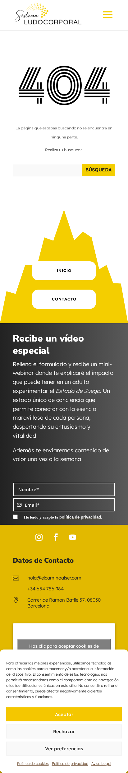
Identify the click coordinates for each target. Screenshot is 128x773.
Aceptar (64, 714)
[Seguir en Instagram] (39, 537)
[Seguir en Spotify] (89, 537)
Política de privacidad (70, 763)
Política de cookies (33, 763)
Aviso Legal (101, 763)
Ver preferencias (64, 749)
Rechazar (64, 731)
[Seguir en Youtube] (72, 537)
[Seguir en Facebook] (55, 537)
